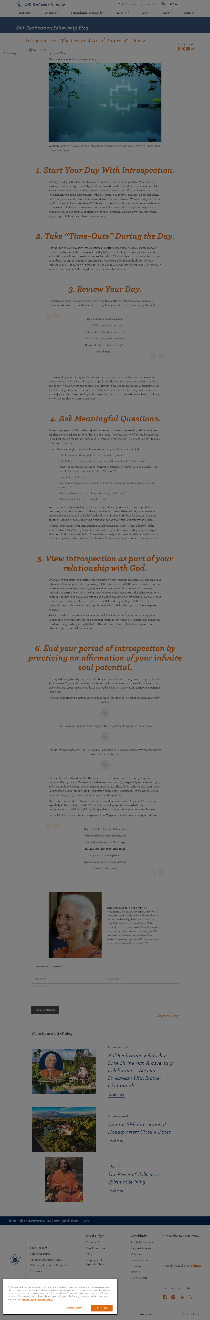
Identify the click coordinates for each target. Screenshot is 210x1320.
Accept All (102, 1308)
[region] (60, 1297)
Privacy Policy (29, 1300)
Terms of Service (45, 1300)
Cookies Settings (74, 1308)
